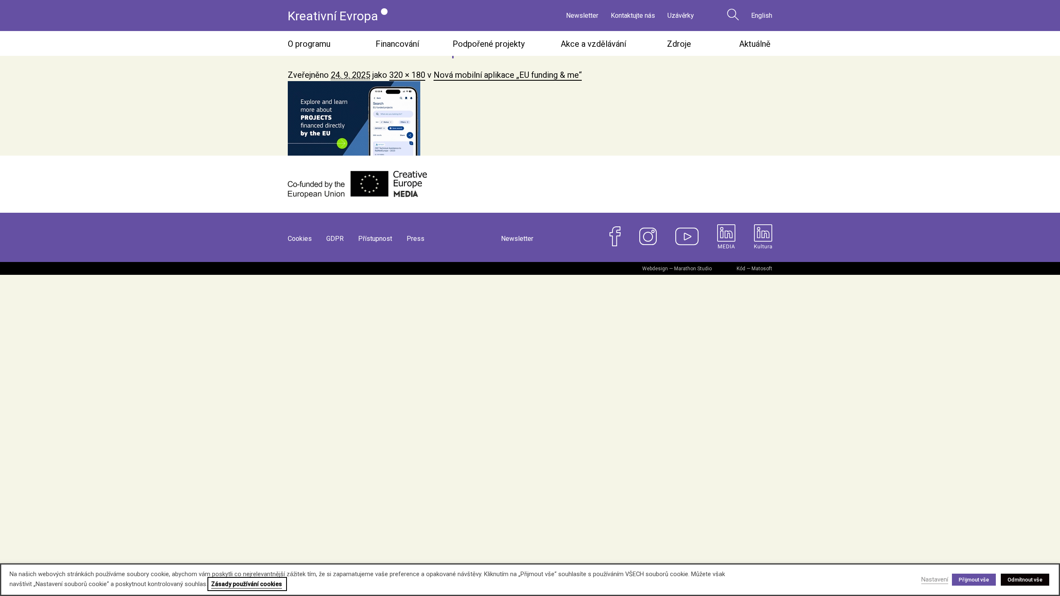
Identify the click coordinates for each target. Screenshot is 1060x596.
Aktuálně (755, 44)
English (761, 15)
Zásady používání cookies (246, 584)
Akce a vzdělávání (593, 44)
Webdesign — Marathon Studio (677, 269)
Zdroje (679, 44)
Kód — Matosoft (754, 269)
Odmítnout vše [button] (1025, 580)
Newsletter (582, 15)
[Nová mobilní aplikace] (530, 118)
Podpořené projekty (489, 44)
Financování (397, 44)
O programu (309, 44)
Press (415, 239)
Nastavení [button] (934, 579)
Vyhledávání (733, 14)
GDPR (335, 239)
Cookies (300, 239)
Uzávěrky (680, 15)
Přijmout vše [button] (974, 580)
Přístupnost (375, 239)
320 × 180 (407, 75)
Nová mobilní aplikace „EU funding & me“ (508, 75)
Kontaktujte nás (633, 15)
